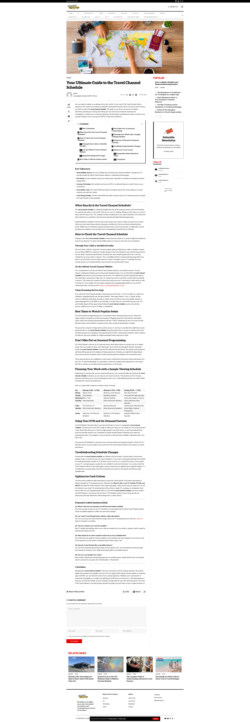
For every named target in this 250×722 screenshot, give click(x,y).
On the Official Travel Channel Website (93, 151)
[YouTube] (176, 1)
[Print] (136, 94)
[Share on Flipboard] (130, 94)
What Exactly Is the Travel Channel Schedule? (92, 133)
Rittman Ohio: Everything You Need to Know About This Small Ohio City (80, 679)
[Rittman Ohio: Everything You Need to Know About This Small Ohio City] (81, 664)
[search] (182, 7)
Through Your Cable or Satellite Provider (93, 145)
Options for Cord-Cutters (123, 150)
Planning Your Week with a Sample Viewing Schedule (126, 136)
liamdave (70, 674)
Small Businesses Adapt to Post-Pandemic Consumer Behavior (166, 100)
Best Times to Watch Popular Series (93, 159)
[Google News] (178, 1)
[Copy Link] (133, 94)
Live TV (139, 519)
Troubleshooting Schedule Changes (127, 146)
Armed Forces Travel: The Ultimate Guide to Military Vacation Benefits (108, 679)
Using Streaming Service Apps (94, 156)
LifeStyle (162, 87)
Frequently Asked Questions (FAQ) (126, 155)
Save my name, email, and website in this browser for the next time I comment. (89, 636)
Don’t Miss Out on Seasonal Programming (123, 130)
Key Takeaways (89, 128)
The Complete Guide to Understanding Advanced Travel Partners (139, 679)
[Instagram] (180, 1)
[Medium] (168, 181)
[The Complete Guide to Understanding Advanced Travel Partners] (139, 664)
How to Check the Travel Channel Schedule (92, 139)
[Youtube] (168, 169)
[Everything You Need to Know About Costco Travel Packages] (169, 664)
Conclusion (121, 159)
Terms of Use (122, 718)
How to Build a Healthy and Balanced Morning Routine (166, 83)
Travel (68, 78)
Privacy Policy (113, 718)
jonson (75, 93)
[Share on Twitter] (127, 94)
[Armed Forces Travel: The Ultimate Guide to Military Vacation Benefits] (110, 664)
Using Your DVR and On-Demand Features (125, 141)
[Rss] (182, 1)
